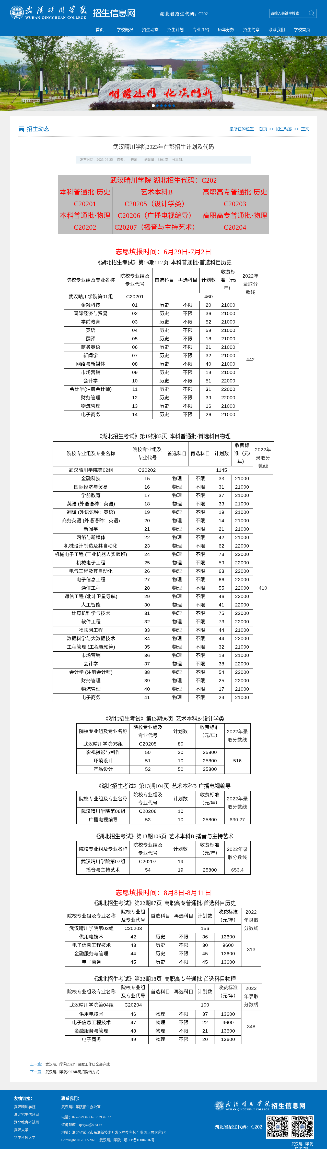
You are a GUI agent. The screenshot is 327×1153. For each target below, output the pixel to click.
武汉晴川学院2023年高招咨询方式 (72, 1072)
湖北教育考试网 (26, 1122)
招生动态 (150, 30)
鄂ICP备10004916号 (139, 1140)
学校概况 (125, 30)
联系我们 (276, 30)
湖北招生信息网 (26, 1115)
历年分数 (226, 30)
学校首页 (302, 30)
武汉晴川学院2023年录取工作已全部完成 (77, 1064)
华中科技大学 (25, 1137)
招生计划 (175, 30)
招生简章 (251, 30)
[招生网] (112, 14)
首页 (100, 30)
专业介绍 (201, 30)
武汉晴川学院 (25, 1107)
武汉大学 (21, 1130)
